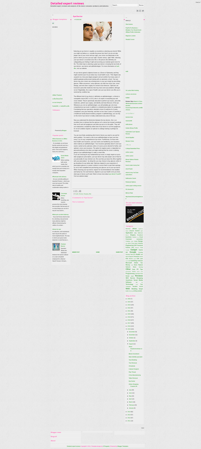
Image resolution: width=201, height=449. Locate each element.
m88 (127, 71)
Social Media (138, 280)
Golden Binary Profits (132, 128)
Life (138, 258)
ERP (135, 245)
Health (76, 193)
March (131, 402)
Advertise (128, 228)
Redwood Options (131, 182)
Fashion (128, 247)
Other (128, 269)
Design (140, 241)
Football (127, 250)
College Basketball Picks (133, 148)
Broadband (140, 235)
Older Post (119, 252)
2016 (129, 326)
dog (126, 243)
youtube (139, 291)
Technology (129, 284)
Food (141, 247)
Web (90, 193)
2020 (129, 314)
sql (136, 282)
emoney (140, 243)
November (132, 335)
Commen (129, 239)
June (130, 393)
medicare (140, 260)
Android (137, 231)
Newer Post (76, 252)
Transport (128, 286)
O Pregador (106, 446)
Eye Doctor (132, 381)
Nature (140, 265)
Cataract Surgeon (134, 369)
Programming (130, 273)
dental (135, 241)
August (131, 344)
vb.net (141, 286)
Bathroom (140, 233)
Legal (134, 258)
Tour (141, 284)
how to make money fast (132, 165)
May (130, 396)
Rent (141, 273)
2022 (129, 308)
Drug (132, 243)
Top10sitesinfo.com (135, 107)
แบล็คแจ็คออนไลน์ (57, 99)
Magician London (131, 36)
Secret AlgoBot (130, 137)
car (138, 237)
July (130, 390)
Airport (127, 230)
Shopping (86, 193)
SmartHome (129, 280)
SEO (127, 278)
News (134, 267)
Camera (134, 237)
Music (135, 265)
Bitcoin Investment (134, 354)
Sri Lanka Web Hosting (132, 90)
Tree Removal (133, 363)
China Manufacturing (135, 375)
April (130, 399)
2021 (129, 311)
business (128, 237)
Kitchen (131, 258)
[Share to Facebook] (80, 191)
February (131, 405)
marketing (133, 260)
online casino (129, 152)
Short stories (129, 24)
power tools (140, 271)
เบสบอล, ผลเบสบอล (131, 94)
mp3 (132, 265)
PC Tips (140, 269)
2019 (129, 317)
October (131, 338)
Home (98, 252)
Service (132, 278)
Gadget (133, 250)
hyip (127, 256)
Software (128, 282)
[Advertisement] (89, 14)
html (142, 254)
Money (128, 265)
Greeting (140, 252)
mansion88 (129, 121)
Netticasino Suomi (131, 178)
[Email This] (74, 191)
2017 (129, 323)
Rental (127, 276)
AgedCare (141, 228)
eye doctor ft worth (114, 174)
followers (137, 247)
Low (129, 260)
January (131, 408)
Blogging (132, 235)
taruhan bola (129, 117)
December (132, 332)
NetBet (127, 97)
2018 (129, 320)
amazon (131, 231)
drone (129, 243)
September (132, 341)
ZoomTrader (129, 169)
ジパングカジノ (130, 113)
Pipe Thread (132, 372)
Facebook (140, 245)
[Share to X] (78, 191)
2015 (129, 329)
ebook (136, 243)
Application (129, 233)
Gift (127, 252)
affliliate (134, 228)
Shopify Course (130, 39)
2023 (129, 305)
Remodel (137, 273)
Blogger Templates (123, 446)
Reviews (81, 193)
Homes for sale (56, 229)
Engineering (130, 245)
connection (140, 239)
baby (135, 233)
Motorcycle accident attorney (60, 214)
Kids (127, 258)
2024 (129, 302)
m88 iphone (129, 124)
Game (141, 250)
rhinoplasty (132, 366)
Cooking (128, 241)
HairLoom (132, 254)
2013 (129, 415)
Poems (134, 271)
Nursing (141, 267)
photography (128, 271)
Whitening (131, 291)
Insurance (136, 256)
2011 (129, 421)
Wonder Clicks (130, 141)
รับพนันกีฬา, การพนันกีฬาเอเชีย (60, 106)
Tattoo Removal (133, 378)
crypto (132, 241)
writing (135, 291)
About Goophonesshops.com (135, 349)
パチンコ (128, 145)
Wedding (134, 289)
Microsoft (129, 263)
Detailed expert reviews (67, 3)
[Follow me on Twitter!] (143, 11)
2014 (129, 411)
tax (142, 282)
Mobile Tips (138, 263)
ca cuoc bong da (57, 102)
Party (133, 269)
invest (141, 256)
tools (137, 284)
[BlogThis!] (76, 191)
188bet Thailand (57, 95)
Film (132, 247)
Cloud (141, 237)
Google (133, 252)
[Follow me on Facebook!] (140, 11)
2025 (129, 299)
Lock (127, 260)
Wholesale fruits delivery (59, 176)
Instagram (130, 256)
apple (141, 230)
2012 (129, 418)
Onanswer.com (136, 103)
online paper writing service (133, 185)
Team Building (133, 360)
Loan (141, 258)
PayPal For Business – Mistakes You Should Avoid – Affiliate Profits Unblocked (134, 30)
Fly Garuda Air (130, 189)
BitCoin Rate (129, 193)
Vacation (135, 286)
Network (128, 267)
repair (132, 276)
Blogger (64, 130)
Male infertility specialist (135, 357)
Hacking (128, 254)
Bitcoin (127, 235)
